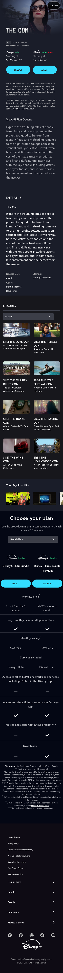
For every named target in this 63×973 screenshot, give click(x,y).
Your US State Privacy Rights (19, 856)
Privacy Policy (13, 844)
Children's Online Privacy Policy (20, 850)
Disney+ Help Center (40, 805)
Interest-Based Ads (15, 874)
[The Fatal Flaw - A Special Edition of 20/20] (44, 498)
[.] (10, 935)
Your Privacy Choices (16, 868)
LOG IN (54, 5)
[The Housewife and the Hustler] (18, 498)
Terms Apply (10, 766)
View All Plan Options (19, 119)
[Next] (57, 498)
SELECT (18, 69)
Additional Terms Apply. (23, 109)
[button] (31, 882)
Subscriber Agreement (17, 862)
